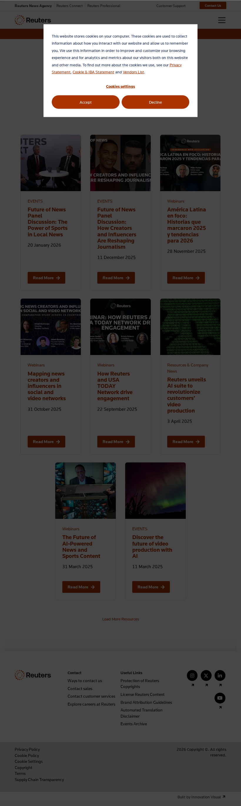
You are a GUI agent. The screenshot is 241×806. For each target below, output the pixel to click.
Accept (86, 102)
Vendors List (133, 72)
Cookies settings (120, 86)
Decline (155, 102)
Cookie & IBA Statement (93, 72)
